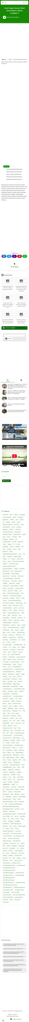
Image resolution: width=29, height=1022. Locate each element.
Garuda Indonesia (6, 678)
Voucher (15, 826)
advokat (7, 828)
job (17, 848)
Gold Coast (5, 772)
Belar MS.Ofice (16, 754)
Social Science (16, 605)
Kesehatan (5, 634)
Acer (10, 647)
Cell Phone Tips (6, 571)
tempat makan (17, 899)
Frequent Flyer (13, 649)
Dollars (23, 764)
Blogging (23, 647)
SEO (24, 634)
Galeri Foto (19, 676)
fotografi (18, 583)
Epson (14, 767)
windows (18, 544)
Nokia (10, 605)
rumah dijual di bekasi (18, 745)
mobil (17, 519)
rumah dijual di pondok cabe (13, 627)
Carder (24, 759)
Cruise (10, 676)
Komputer (21, 652)
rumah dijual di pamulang (8, 578)
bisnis (21, 605)
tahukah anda (18, 671)
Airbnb (9, 615)
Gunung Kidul (14, 710)
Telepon (22, 818)
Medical (24, 534)
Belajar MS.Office (19, 752)
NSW (12, 794)
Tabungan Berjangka (7, 622)
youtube (15, 607)
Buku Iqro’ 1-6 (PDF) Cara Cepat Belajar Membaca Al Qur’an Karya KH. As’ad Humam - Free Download (17, 392)
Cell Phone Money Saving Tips (13, 593)
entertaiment (12, 843)
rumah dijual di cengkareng (8, 872)
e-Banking (16, 568)
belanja (4, 659)
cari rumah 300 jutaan (7, 735)
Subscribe (7, 480)
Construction (5, 764)
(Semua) (13, 747)
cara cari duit (18, 831)
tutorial (13, 526)
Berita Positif (5, 514)
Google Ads (19, 772)
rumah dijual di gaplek (19, 875)
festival (4, 612)
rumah (11, 860)
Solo (12, 816)
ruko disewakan (14, 693)
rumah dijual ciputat (21, 865)
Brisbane (22, 757)
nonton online (21, 853)
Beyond (9, 703)
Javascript (14, 541)
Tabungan (8, 522)
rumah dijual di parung (7, 887)
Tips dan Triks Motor (20, 588)
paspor (17, 742)
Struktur (17, 818)
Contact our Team (15, 1019)
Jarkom (20, 678)
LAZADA (13, 784)
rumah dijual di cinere (7, 696)
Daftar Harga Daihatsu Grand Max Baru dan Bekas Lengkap (21, 321)
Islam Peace (16, 524)
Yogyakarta (13, 625)
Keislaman (5, 605)
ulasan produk (5, 902)
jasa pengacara (12, 848)
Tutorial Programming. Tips (15, 823)
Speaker (4, 818)
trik (14, 544)
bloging (9, 659)
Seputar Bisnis (12, 811)
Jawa (14, 779)
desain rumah (20, 576)
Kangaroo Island (6, 715)
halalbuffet (12, 740)
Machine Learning (10, 789)
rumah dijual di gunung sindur (9, 877)
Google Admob (12, 772)
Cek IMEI (4, 762)
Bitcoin (22, 754)
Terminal (4, 821)
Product (4, 544)
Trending (15, 514)
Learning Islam (22, 514)
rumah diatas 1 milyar (16, 862)
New (15, 681)
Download (20, 617)
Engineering (20, 517)
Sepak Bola (5, 811)
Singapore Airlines (16, 683)
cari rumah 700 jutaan (7, 835)
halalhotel (18, 740)
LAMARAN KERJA (6, 784)
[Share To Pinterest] (19, 256)
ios (3, 742)
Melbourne (5, 610)
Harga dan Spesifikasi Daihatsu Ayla (14, 169)
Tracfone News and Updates (8, 602)
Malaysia (21, 585)
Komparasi (14, 652)
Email (14, 676)
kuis (3, 853)
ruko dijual (21, 691)
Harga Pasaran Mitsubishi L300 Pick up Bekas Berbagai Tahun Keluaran (7, 288)
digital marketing (16, 737)
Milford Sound (5, 718)
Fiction (22, 593)
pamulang (5, 855)
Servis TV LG (18, 723)
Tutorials (13, 522)
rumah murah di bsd (7, 894)
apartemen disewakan (21, 656)
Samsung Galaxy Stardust (8, 808)
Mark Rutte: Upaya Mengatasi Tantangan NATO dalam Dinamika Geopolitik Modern (14, 952)
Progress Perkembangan (8, 801)
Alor (4, 750)
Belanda (22, 630)
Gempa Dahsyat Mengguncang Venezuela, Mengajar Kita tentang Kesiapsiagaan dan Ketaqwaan (13, 970)
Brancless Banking (14, 585)
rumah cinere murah (18, 860)
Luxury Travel (21, 607)
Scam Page (17, 808)
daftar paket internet (7, 840)
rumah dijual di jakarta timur (8, 882)
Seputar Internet (6, 576)
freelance (22, 843)
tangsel (11, 899)
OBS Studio (17, 794)
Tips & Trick (21, 610)
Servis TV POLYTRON (7, 683)
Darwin (8, 632)
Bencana (4, 703)
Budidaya (15, 706)
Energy (4, 590)
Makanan (17, 789)
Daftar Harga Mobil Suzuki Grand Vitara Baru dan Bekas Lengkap (21, 304)
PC (3, 796)
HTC (20, 710)
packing (12, 742)
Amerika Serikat (6, 701)
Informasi (9, 779)
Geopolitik (11, 539)
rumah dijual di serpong (18, 696)
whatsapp (12, 698)
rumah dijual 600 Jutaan (8, 669)
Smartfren (5, 656)
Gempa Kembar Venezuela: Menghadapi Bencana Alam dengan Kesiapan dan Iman (14, 965)
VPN (7, 732)
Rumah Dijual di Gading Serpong (15, 804)
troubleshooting (6, 630)
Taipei (15, 728)
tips (3, 522)
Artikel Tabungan (19, 602)
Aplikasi (15, 750)
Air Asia (4, 615)
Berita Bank (22, 568)
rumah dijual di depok (18, 644)
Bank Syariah (17, 578)
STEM (20, 536)
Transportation (16, 622)
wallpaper (12, 598)
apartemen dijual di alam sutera (9, 566)
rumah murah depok (15, 892)
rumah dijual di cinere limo (8, 875)
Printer (10, 610)
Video (10, 826)
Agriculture (11, 529)
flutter (4, 556)
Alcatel (21, 747)
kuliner (4, 593)
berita (4, 536)
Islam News (19, 526)
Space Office (22, 816)
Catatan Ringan (6, 617)
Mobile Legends (6, 794)
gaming (8, 845)
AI (17, 747)
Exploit (18, 767)
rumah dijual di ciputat (7, 644)
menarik (4, 627)
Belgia (4, 632)
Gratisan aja (21, 708)
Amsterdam (18, 701)
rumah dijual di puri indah (8, 889)
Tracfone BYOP (18, 730)
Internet (15, 549)
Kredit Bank (16, 782)
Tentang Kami (20, 637)
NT (24, 617)
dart (24, 553)
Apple (12, 630)
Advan (20, 698)
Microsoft (10, 791)
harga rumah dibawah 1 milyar (14, 612)
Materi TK (5, 791)
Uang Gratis (5, 826)
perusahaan (5, 858)
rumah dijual (14, 536)
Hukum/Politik (20, 777)
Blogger (23, 674)
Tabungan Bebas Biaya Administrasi (10, 553)
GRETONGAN (10, 708)
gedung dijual (14, 845)
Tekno (11, 730)
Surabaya (15, 610)
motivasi (4, 666)
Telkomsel (5, 558)
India (13, 713)
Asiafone (9, 752)
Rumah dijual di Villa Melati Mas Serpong (11, 806)
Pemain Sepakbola (22, 796)
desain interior (6, 598)
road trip (13, 642)
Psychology (5, 539)
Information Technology (7, 531)
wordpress (5, 647)
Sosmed (4, 725)
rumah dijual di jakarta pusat (8, 880)
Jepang (4, 782)
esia (18, 843)
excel (22, 737)
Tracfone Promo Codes (13, 563)
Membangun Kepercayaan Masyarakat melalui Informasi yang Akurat (14, 960)
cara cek (14, 659)
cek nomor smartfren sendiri (13, 838)
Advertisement (11, 674)
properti (8, 536)
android (22, 524)
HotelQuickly (14, 678)
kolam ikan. (11, 850)
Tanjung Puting (6, 730)
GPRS (23, 767)
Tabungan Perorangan (7, 534)
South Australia (12, 656)
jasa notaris (5, 848)
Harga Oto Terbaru (21, 632)
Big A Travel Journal (17, 703)
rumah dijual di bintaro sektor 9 (9, 870)
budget (21, 686)
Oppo (20, 718)
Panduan (20, 580)
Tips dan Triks (10, 590)
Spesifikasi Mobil (6, 686)
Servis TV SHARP (6, 816)
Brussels (9, 759)
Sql (8, 818)
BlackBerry (5, 706)
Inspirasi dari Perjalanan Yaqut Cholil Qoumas (13, 948)
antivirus (17, 828)
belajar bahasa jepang (19, 732)
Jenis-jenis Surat (20, 779)
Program (19, 799)
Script (22, 808)
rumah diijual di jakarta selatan (9, 865)
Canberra (21, 706)
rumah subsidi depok (18, 897)
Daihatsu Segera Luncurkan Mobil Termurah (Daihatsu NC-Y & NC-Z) (15, 171)
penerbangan (5, 546)
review (9, 561)
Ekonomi (14, 517)
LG (17, 784)
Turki (23, 730)
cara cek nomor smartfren (16, 833)
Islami (11, 514)
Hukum (14, 777)
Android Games (9, 750)
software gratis (6, 585)
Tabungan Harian (17, 531)
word (16, 698)
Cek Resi (9, 762)
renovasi (24, 858)
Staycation (10, 725)
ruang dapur (5, 860)
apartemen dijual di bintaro (8, 831)
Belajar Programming (7, 754)
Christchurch (5, 649)
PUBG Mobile (8, 796)
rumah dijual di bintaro (7, 607)
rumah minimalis (6, 892)
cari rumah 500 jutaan (18, 735)
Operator (23, 794)
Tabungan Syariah (18, 571)
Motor (19, 549)
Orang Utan (5, 720)
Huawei (8, 713)
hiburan (15, 691)
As (9, 558)
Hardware (5, 777)
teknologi (22, 627)
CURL (20, 759)
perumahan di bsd (18, 855)
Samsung (5, 588)
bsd (19, 639)
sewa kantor (5, 698)
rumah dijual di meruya (20, 882)
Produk (23, 598)
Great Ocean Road (6, 710)
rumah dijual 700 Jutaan (19, 669)
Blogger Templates (10, 757)
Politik (18, 720)
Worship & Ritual (6, 625)
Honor (10, 777)
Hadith (4, 713)
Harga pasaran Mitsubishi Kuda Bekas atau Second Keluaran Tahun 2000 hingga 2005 (21, 289)
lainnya (7, 853)
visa (24, 644)
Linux (9, 654)
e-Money (14, 664)
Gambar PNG (10, 769)
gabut (4, 845)
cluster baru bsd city (7, 737)
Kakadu (4, 681)
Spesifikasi (5, 637)
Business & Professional (7, 524)
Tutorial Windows (13, 639)
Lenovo (4, 654)
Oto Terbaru (5, 595)
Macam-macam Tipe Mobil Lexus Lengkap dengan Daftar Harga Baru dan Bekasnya (15, 174)
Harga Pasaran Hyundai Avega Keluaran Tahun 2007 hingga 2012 (15, 176)
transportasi (9, 556)
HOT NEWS (13, 774)
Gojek (16, 708)
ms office (8, 642)
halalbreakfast (6, 740)
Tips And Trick (11, 588)
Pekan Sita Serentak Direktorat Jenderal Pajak (13, 956)
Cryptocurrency (6, 580)
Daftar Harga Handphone (15, 764)
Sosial (4, 549)
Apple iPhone (21, 750)
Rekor (6, 804)
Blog (4, 757)
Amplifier (13, 701)
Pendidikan (5, 583)
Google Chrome (6, 774)
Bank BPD (18, 674)
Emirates (13, 632)
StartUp (12, 818)
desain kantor (5, 843)
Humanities (9, 549)
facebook (23, 639)
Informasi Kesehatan (7, 517)
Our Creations (14, 580)
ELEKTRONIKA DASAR (7, 767)
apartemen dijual (6, 573)
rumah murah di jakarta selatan (19, 894)
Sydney (4, 561)
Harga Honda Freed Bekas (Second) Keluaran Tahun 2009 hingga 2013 (15, 179)
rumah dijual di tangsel (19, 889)
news (16, 539)
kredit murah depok (19, 850)
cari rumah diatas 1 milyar (19, 835)
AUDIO (22, 612)
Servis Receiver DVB (21, 813)
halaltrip (4, 691)
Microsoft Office (17, 791)
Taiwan (19, 728)
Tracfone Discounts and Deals (15, 595)
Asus (19, 647)
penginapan (5, 529)
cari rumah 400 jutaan (14, 661)
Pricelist (22, 720)
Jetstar (9, 652)
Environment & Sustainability (18, 561)
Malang (22, 789)
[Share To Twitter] (9, 256)
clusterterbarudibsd (7, 664)
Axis (13, 752)
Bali (25, 602)
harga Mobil (10, 691)
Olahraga (5, 620)
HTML (24, 710)
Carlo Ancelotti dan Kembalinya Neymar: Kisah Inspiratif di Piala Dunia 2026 (14, 945)
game (21, 590)
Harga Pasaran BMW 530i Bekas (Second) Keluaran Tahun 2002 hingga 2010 (7, 321)
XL (3, 828)
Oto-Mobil (20, 681)
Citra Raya (5, 676)
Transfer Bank (11, 583)
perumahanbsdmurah (17, 666)
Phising (14, 799)
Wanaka (11, 732)
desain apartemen (16, 840)
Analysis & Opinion (17, 534)
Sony (24, 723)
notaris (9, 666)
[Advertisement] (14, 39)
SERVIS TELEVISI (6, 723)
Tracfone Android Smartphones (14, 600)
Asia (22, 546)
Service (12, 723)
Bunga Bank (14, 759)
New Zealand (18, 634)
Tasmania (5, 600)
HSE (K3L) (12, 519)
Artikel (4, 752)
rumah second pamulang (8, 897)
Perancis (10, 620)
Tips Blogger (10, 821)
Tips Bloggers (17, 821)
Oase (17, 718)
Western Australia (22, 826)
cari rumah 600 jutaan (7, 688)
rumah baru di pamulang (8, 745)
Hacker (18, 774)
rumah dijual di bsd (6, 541)
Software (22, 620)
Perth (14, 720)
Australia (17, 630)
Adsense (14, 647)
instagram (24, 625)
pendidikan (11, 855)
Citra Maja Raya (16, 762)
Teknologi (21, 519)
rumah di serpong (6, 862)
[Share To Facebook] (3, 256)
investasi (20, 664)
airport (12, 828)
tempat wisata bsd (6, 747)
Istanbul (17, 713)
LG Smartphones (6, 786)
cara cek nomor (6, 833)
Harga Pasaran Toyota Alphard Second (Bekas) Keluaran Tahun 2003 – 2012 (7, 305)
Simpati (10, 551)
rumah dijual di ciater (19, 872)
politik (14, 858)
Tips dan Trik (18, 529)
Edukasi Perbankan (17, 556)
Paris (10, 720)
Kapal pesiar (13, 715)
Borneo (10, 706)
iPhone (23, 740)
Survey (15, 725)
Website (16, 590)
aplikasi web (20, 541)
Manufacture (11, 634)
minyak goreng (14, 853)
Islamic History (21, 649)
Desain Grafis (13, 617)
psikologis (19, 858)
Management (5, 519)
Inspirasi (18, 522)
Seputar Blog (16, 620)
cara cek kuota (20, 659)
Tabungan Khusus (12, 637)
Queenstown (21, 801)
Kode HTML (10, 782)
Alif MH (11, 1011)
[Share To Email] (14, 256)
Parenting (15, 796)
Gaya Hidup (17, 769)
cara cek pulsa (6, 661)
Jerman (4, 652)
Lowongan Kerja (21, 786)
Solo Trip (16, 816)
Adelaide (4, 674)
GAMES (4, 708)
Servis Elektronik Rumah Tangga (9, 813)
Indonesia (12, 546)
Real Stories (5, 551)
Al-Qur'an (18, 598)
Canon (20, 615)
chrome (22, 661)
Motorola (12, 718)
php (10, 858)
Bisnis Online (14, 615)
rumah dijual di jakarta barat (8, 671)
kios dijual (8, 742)
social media (5, 899)
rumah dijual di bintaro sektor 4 (9, 867)
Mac (4, 789)
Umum (20, 553)
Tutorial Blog (5, 639)
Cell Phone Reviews (15, 573)
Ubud (4, 732)
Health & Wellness (6, 526)
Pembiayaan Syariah (7, 799)
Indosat (4, 779)
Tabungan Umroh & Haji (7, 728)
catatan (4, 838)
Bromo (4, 759)
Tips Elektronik (6, 823)
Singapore (10, 544)
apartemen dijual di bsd (7, 568)
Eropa (12, 571)
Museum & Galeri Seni (15, 654)
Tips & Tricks (13, 576)
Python (15, 801)
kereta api (5, 850)
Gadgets (4, 769)
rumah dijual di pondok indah (19, 887)
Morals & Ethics (20, 558)
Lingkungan (17, 546)
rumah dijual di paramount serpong (10, 884)
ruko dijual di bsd (6, 693)
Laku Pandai (13, 786)
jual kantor (22, 848)
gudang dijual (21, 845)
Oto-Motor (5, 563)
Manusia (19, 715)
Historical (13, 558)
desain (18, 625)
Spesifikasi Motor (14, 686)
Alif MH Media (14, 267)
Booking (17, 757)
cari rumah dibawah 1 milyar (19, 688)
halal (4, 642)
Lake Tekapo (10, 681)
